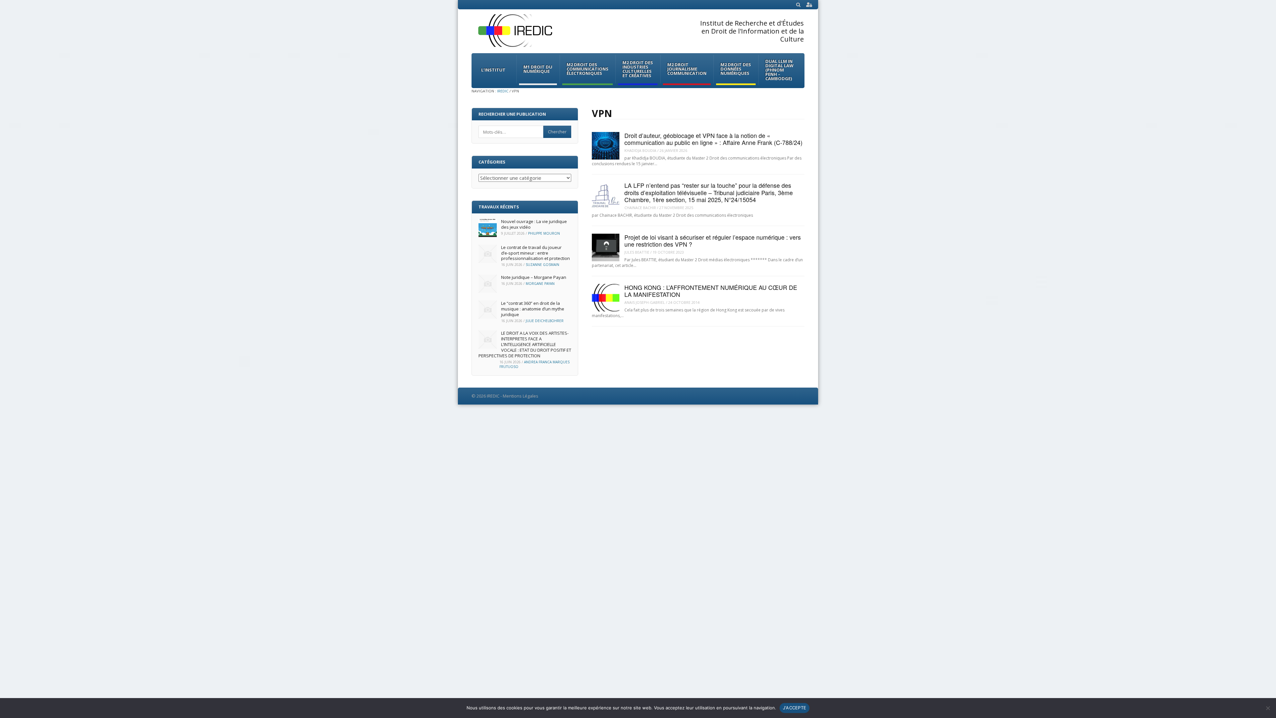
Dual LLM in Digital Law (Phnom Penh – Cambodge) (779, 69)
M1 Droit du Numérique (537, 69)
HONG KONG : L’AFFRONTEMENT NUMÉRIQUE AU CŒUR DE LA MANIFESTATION (710, 291)
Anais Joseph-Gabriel (644, 302)
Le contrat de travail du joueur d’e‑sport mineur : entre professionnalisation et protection (535, 253)
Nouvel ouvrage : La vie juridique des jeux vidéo (534, 224)
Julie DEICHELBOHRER (545, 320)
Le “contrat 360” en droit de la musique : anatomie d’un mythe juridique (532, 308)
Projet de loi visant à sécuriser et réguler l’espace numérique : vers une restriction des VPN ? (712, 240)
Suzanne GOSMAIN (542, 264)
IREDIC (502, 90)
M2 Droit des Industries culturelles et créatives (637, 69)
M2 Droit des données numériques (735, 68)
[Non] (1267, 708)
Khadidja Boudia (640, 150)
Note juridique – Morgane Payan (533, 277)
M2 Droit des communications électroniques (587, 68)
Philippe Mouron (544, 233)
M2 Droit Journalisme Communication (686, 68)
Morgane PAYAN (540, 283)
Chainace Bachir (640, 207)
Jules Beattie (636, 252)
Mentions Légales (520, 396)
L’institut (493, 70)
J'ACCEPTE (794, 707)
